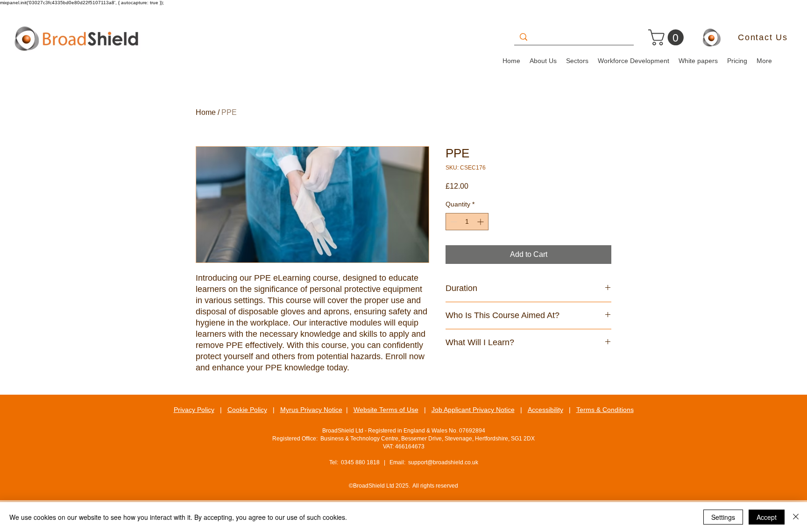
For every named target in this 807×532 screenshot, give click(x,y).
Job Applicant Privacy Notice (473, 409)
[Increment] (481, 221)
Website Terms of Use (386, 409)
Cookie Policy (247, 409)
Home (206, 112)
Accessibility (545, 409)
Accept (767, 517)
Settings (723, 517)
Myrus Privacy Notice (311, 409)
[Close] (795, 517)
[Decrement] (453, 221)
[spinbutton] (467, 221)
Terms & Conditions (605, 409)
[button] (667, 37)
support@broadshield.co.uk (443, 462)
